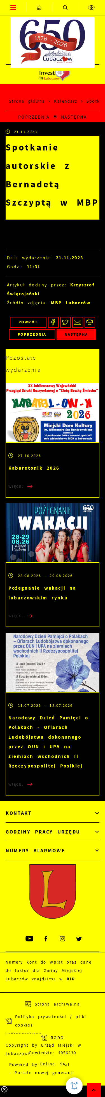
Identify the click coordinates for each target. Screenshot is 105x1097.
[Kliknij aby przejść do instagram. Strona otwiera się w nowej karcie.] (63, 939)
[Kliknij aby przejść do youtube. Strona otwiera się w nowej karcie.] (30, 939)
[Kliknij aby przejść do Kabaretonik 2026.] (52, 412)
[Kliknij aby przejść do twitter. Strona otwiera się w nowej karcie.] (79, 939)
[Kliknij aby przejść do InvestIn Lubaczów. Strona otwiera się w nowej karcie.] (54, 74)
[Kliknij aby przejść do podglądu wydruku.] (90, 322)
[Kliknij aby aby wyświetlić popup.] (74, 1085)
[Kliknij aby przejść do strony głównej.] (39, 7)
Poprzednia (34, 117)
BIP (71, 979)
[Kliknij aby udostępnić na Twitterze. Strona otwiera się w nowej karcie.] (65, 322)
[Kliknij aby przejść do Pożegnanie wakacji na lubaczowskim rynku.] (52, 532)
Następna (74, 117)
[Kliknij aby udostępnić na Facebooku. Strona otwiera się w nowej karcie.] (53, 322)
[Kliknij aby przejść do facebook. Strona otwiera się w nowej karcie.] (46, 939)
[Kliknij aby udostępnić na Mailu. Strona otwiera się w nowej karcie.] (77, 322)
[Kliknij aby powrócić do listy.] (55, 117)
